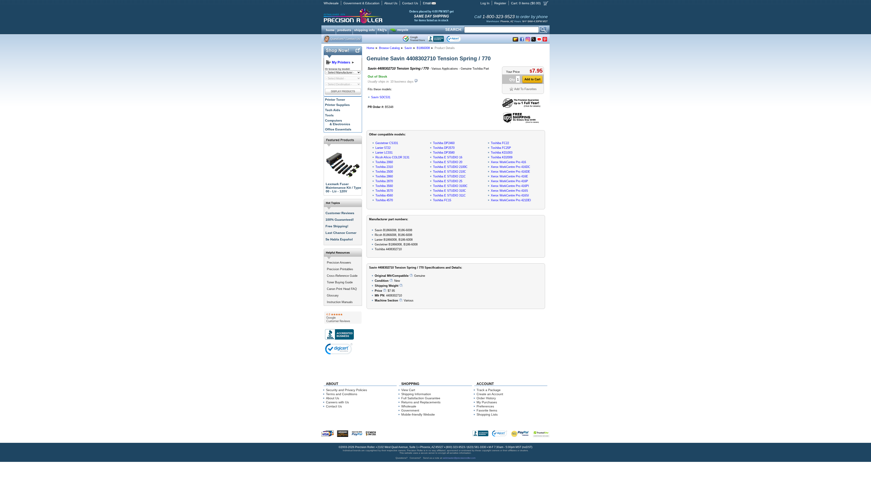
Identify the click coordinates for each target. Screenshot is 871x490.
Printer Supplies (337, 105)
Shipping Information (416, 394)
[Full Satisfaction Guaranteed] (521, 106)
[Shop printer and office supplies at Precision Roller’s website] (376, 16)
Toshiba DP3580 (444, 152)
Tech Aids (332, 110)
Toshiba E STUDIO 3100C (450, 186)
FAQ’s (382, 29)
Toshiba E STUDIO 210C (449, 171)
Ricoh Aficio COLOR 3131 (392, 157)
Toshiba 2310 (384, 167)
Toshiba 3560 (384, 186)
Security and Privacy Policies (346, 390)
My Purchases (487, 402)
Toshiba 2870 (384, 181)
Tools (329, 115)
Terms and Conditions (341, 394)
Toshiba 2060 (384, 162)
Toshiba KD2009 (501, 157)
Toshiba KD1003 (501, 152)
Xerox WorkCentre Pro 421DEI (511, 200)
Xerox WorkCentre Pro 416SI (510, 195)
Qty (512, 79)
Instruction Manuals (340, 302)
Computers (337, 122)
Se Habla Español (339, 239)
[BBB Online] (436, 39)
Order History (486, 398)
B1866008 (423, 48)
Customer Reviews (339, 213)
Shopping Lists (487, 414)
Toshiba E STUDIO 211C (449, 176)
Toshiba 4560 (384, 195)
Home (370, 48)
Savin (408, 48)
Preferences (485, 406)
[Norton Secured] (458, 39)
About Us (390, 3)
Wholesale (331, 3)
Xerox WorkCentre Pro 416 (508, 162)
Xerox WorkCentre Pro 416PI (510, 186)
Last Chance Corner (340, 233)
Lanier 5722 (383, 147)
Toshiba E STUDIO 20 (447, 162)
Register (500, 3)
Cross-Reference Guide (342, 275)
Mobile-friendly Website (418, 414)
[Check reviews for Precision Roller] (343, 317)
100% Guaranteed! (339, 219)
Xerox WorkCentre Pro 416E (509, 176)
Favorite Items (487, 410)
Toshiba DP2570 (444, 147)
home (330, 29)
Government (410, 410)
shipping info (364, 29)
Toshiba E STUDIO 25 (447, 181)
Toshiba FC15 (442, 200)
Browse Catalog (389, 48)
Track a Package (489, 390)
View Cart (408, 390)
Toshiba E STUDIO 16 (447, 157)
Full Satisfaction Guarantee (420, 398)
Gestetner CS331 (386, 143)
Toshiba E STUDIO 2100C (450, 167)
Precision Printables (340, 269)
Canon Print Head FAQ (342, 289)
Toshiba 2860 (384, 176)
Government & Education (361, 3)
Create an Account (490, 394)
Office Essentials (338, 129)
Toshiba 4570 (384, 200)
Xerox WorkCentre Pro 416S (509, 190)
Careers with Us (337, 402)
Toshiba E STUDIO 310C (449, 190)
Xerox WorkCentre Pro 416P (509, 181)
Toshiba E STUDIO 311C (449, 195)
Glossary (333, 295)
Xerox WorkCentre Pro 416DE (510, 171)
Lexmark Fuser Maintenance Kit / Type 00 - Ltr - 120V (343, 187)
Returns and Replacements (420, 402)
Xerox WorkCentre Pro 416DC (510, 167)
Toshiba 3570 (384, 190)
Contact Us (410, 3)
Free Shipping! (336, 226)
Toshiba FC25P (501, 147)
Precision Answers (339, 262)
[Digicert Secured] (339, 349)
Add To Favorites (525, 89)
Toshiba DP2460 (444, 143)
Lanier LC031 (384, 152)
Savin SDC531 (380, 97)
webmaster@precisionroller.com (459, 458)
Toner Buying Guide (340, 282)
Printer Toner (335, 99)
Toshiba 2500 (384, 171)
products (344, 29)
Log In (484, 3)
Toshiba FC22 (500, 143)
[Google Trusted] (414, 39)
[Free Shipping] (521, 122)
